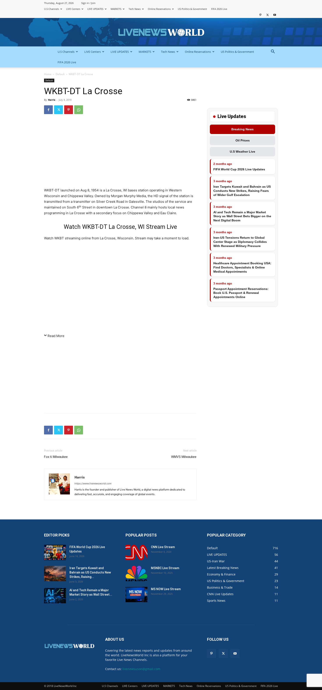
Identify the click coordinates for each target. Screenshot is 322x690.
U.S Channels (51, 9)
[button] (272, 52)
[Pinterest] (260, 15)
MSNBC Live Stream (165, 568)
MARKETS (116, 9)
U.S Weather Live (242, 151)
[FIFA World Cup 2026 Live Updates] (55, 552)
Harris (51, 99)
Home (47, 74)
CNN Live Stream (163, 547)
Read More (56, 336)
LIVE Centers (73, 9)
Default (60, 74)
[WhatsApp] (78, 109)
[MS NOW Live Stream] (136, 594)
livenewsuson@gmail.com (141, 669)
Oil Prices (242, 140)
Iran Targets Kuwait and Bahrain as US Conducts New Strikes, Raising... (90, 572)
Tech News (135, 9)
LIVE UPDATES (95, 9)
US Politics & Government (192, 9)
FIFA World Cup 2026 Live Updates (239, 169)
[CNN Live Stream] (136, 552)
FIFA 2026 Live (219, 9)
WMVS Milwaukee (183, 457)
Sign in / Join (88, 3)
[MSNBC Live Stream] (136, 573)
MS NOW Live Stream (166, 589)
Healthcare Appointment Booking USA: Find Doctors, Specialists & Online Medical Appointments (242, 267)
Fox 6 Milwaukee (56, 457)
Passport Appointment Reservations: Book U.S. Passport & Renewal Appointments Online (241, 293)
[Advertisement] (120, 153)
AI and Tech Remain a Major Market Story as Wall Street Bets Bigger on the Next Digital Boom (242, 216)
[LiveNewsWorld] (161, 32)
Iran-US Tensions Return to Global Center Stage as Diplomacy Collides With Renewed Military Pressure (240, 242)
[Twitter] (267, 15)
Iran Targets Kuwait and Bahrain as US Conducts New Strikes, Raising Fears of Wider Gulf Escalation (242, 191)
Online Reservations (159, 9)
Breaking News (242, 129)
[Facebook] (48, 109)
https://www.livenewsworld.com (92, 483)
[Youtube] (274, 15)
